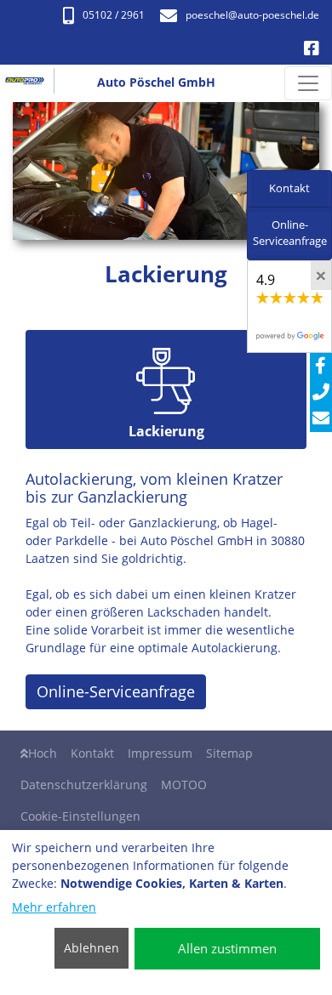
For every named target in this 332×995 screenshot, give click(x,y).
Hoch (42, 753)
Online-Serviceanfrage (116, 691)
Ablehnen (91, 948)
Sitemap (229, 753)
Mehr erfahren (54, 907)
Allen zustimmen (227, 948)
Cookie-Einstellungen (80, 816)
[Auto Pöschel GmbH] (31, 83)
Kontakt (92, 753)
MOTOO (184, 784)
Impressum (160, 753)
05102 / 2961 (114, 15)
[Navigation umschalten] (308, 83)
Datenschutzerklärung (83, 784)
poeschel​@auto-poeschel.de (252, 15)
